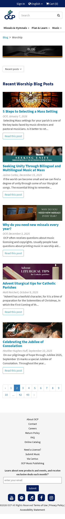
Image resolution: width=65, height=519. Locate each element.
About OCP (32, 419)
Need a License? (32, 449)
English (36, 3)
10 (6, 394)
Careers (33, 428)
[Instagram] (51, 497)
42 (20, 394)
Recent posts (12, 69)
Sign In (21, 3)
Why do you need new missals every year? (30, 226)
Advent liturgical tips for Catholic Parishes (29, 285)
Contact (32, 423)
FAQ (33, 437)
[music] (31, 497)
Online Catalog (32, 442)
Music (56, 28)
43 (27, 394)
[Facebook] (41, 497)
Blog (5, 37)
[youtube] (11, 497)
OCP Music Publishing (32, 463)
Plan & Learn (40, 28)
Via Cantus (32, 458)
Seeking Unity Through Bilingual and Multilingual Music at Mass (32, 168)
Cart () (53, 3)
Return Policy (32, 433)
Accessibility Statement (32, 509)
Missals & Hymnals (15, 28)
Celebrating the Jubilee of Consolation (23, 343)
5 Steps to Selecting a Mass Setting (30, 111)
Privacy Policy (56, 505)
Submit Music (32, 454)
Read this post (13, 136)
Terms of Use (40, 505)
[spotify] (21, 497)
